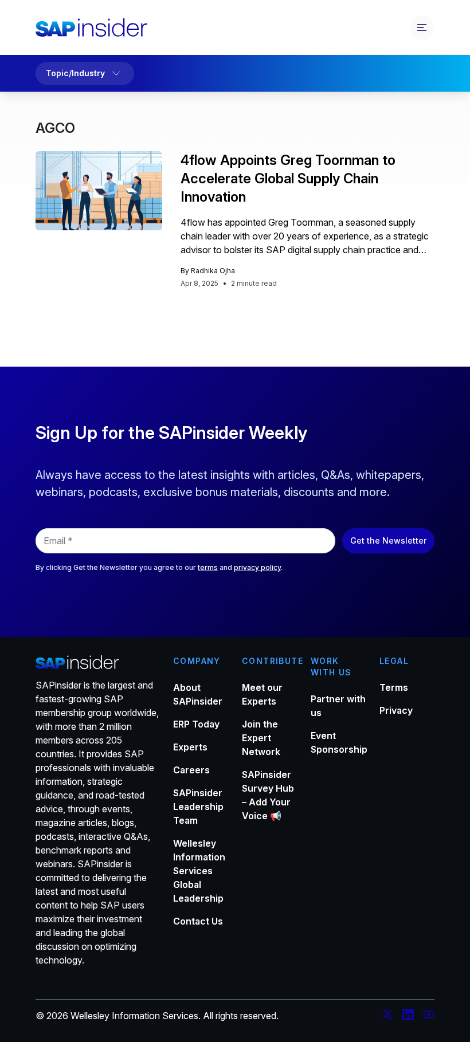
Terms (393, 687)
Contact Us (198, 921)
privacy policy (257, 567)
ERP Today (196, 724)
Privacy (396, 710)
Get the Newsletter (388, 540)
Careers (191, 770)
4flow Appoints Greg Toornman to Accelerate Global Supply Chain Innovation (288, 178)
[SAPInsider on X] (387, 1016)
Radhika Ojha (213, 270)
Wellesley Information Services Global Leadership (199, 870)
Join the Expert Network (261, 737)
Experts (190, 747)
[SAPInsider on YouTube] (428, 1016)
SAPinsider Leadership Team (198, 806)
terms (208, 567)
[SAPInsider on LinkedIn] (408, 1016)
